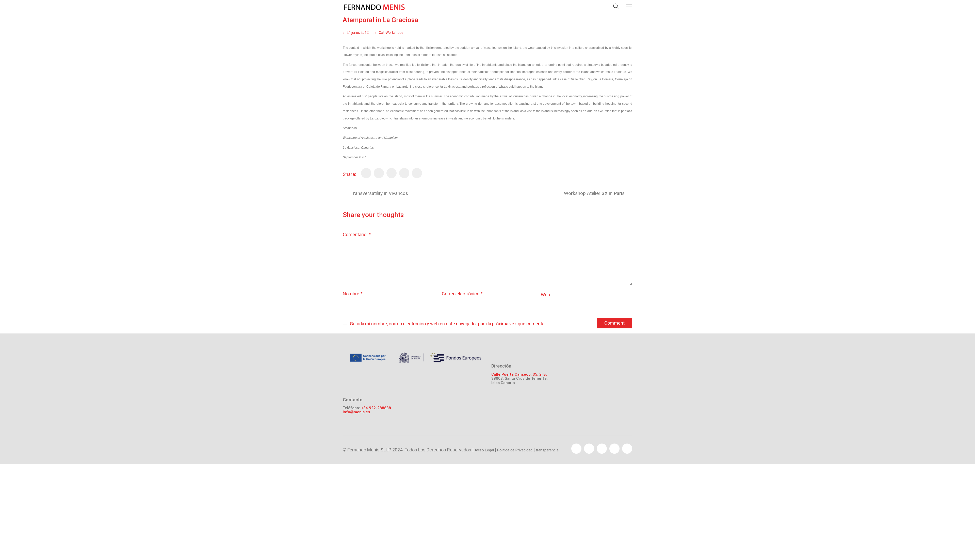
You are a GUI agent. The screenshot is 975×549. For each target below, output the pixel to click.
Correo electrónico (462, 293)
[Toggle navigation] (629, 6)
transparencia (547, 450)
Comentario (357, 234)
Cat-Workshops (391, 32)
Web (545, 294)
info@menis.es (356, 412)
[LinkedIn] (417, 173)
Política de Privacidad (514, 450)
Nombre (353, 293)
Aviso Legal (484, 450)
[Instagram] (627, 449)
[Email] (404, 173)
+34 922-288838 (376, 408)
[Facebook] (366, 173)
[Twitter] (379, 173)
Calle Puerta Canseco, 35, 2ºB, (519, 374)
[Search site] (616, 7)
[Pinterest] (391, 173)
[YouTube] (602, 449)
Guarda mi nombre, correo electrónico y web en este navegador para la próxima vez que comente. (448, 323)
